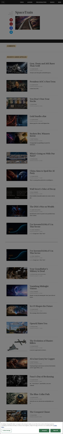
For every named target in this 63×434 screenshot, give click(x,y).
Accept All (44, 430)
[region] (31, 428)
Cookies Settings (6, 430)
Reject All (55, 430)
